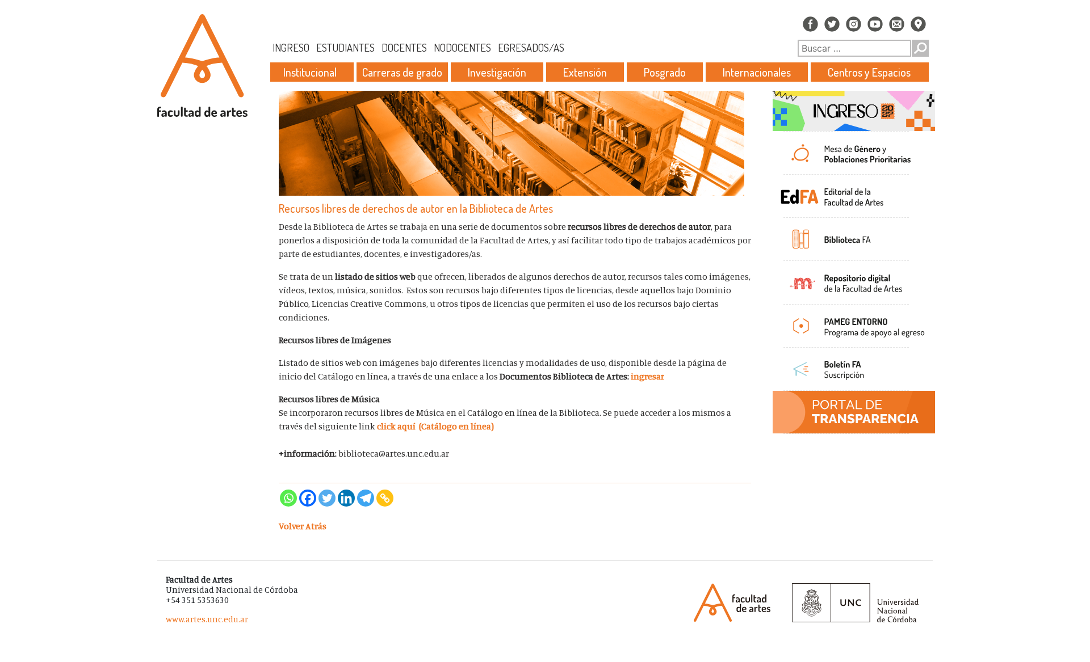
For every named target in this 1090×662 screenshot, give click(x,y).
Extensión (585, 72)
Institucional (310, 72)
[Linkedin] (346, 498)
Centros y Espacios (869, 72)
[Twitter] (327, 498)
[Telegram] (365, 498)
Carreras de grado (402, 72)
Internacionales (757, 72)
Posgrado (665, 72)
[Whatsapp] (288, 498)
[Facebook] (307, 498)
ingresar (647, 376)
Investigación (497, 72)
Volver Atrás (302, 526)
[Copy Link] (384, 498)
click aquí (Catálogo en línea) (435, 426)
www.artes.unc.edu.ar (207, 619)
